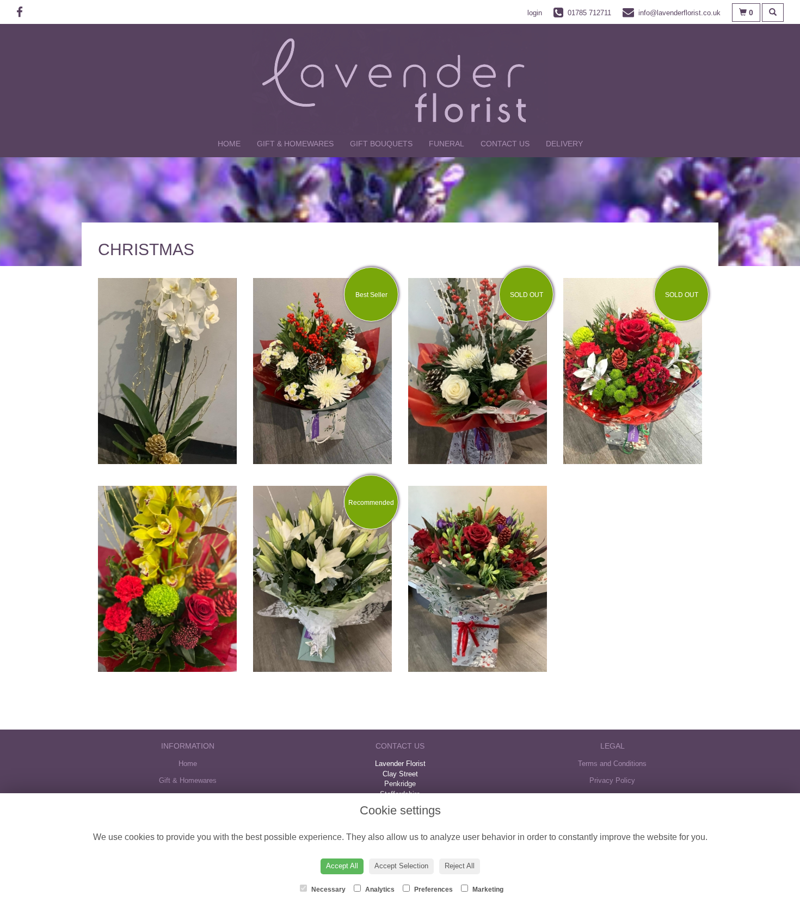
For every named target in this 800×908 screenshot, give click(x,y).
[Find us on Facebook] (22, 12)
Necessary (328, 889)
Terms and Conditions (612, 763)
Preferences (433, 889)
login (534, 13)
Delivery (564, 143)
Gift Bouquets (381, 143)
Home (229, 143)
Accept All (342, 866)
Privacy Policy (612, 780)
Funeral (446, 143)
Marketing (487, 889)
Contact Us (505, 143)
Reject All (460, 866)
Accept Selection (401, 866)
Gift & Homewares (295, 143)
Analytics (379, 889)
